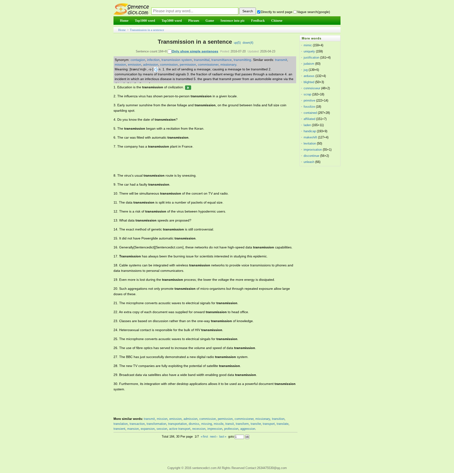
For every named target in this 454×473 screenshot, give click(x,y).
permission (188, 64)
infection (153, 60)
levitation (310, 143)
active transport (179, 428)
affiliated (309, 119)
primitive (309, 100)
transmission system (177, 60)
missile (218, 424)
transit (229, 424)
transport (269, 424)
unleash (309, 162)
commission (169, 64)
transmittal (202, 60)
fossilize (309, 106)
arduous (309, 76)
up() (237, 42)
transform (242, 424)
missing (206, 424)
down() (248, 42)
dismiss (194, 424)
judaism (309, 63)
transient (119, 428)
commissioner (208, 64)
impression (214, 428)
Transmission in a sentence (147, 30)
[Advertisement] (200, 161)
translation (121, 424)
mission (120, 64)
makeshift (310, 137)
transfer (256, 424)
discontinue (311, 156)
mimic (308, 45)
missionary (228, 64)
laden (307, 125)
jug (306, 70)
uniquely (309, 51)
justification (311, 57)
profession (231, 428)
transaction (137, 424)
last (222, 436)
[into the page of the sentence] (188, 87)
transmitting (242, 60)
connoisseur (312, 88)
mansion (133, 428)
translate (282, 424)
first (204, 436)
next (213, 436)
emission (134, 64)
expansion (148, 428)
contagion (138, 60)
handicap (310, 131)
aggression (247, 428)
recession (198, 428)
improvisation (313, 149)
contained (310, 113)
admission (150, 64)
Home (122, 30)
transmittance (221, 60)
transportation (177, 424)
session (162, 428)
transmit (281, 60)
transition (278, 419)
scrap (307, 94)
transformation (156, 424)
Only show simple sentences (195, 51)
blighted (309, 82)
